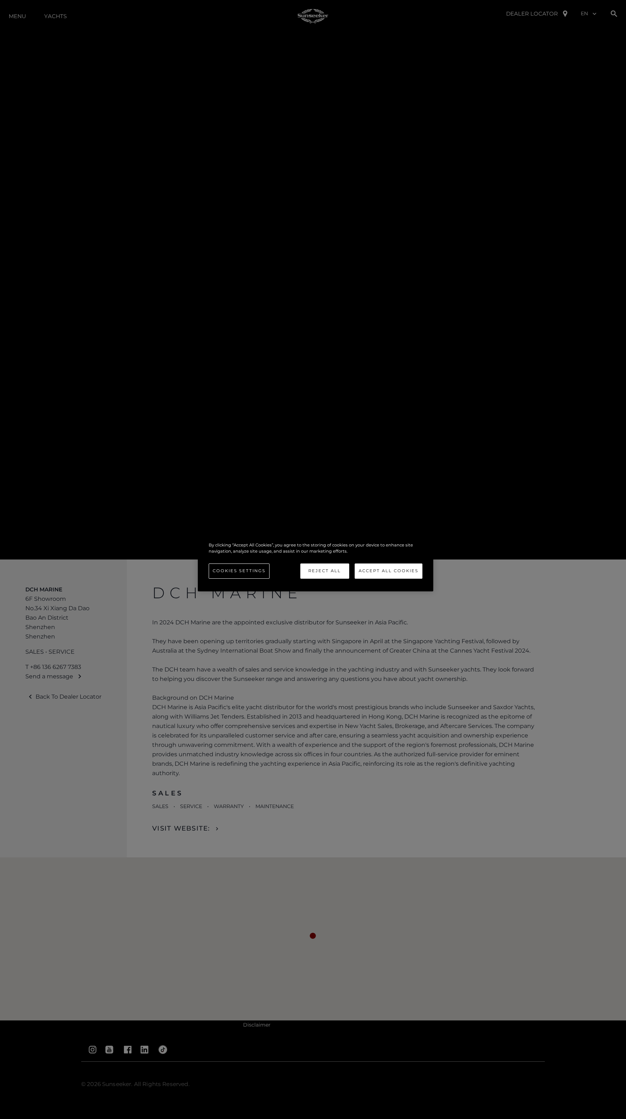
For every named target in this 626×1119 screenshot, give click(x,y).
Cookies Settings (239, 570)
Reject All (324, 570)
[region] (315, 559)
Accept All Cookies (388, 570)
